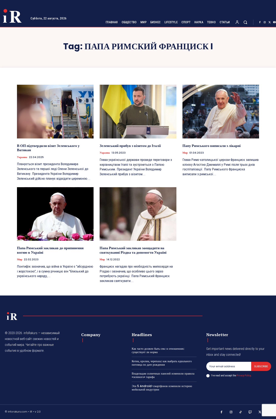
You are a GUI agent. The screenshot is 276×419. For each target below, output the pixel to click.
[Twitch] (250, 412)
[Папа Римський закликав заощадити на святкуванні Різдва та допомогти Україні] (138, 214)
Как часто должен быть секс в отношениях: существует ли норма (158, 350)
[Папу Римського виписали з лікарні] (220, 111)
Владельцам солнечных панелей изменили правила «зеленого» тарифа (163, 375)
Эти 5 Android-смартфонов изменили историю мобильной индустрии (162, 388)
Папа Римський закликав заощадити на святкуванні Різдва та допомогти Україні (133, 250)
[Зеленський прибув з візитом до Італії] (138, 111)
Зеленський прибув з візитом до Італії (130, 145)
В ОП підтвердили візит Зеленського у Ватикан (48, 148)
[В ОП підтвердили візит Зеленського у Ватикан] (55, 111)
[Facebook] (259, 22)
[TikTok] (240, 412)
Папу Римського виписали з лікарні (211, 145)
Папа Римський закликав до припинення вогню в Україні (50, 250)
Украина (22, 157)
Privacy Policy (244, 375)
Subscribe (261, 366)
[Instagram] (264, 22)
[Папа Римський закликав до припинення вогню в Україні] (55, 214)
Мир (185, 152)
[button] (245, 22)
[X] (269, 22)
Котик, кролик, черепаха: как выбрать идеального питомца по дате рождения (162, 363)
